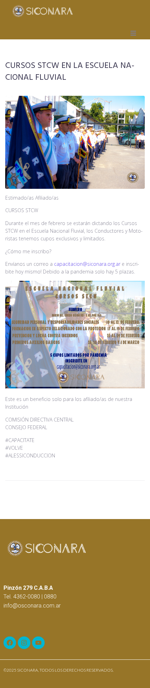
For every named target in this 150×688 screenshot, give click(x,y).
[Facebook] (9, 642)
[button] (133, 33)
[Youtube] (38, 642)
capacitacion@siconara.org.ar (87, 264)
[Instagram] (24, 642)
